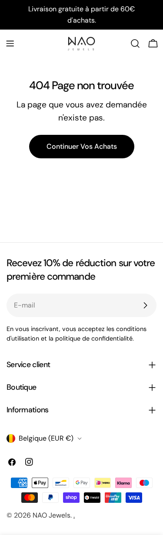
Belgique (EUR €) (46, 438)
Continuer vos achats (82, 146)
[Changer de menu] (10, 43)
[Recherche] (135, 43)
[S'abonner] (145, 305)
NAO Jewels (51, 515)
